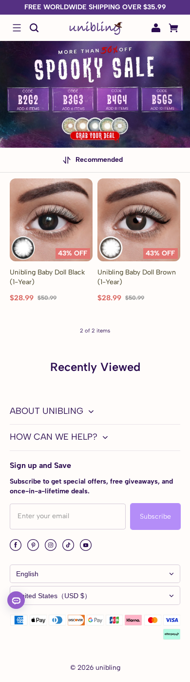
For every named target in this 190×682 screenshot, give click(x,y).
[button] (16, 28)
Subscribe (155, 516)
